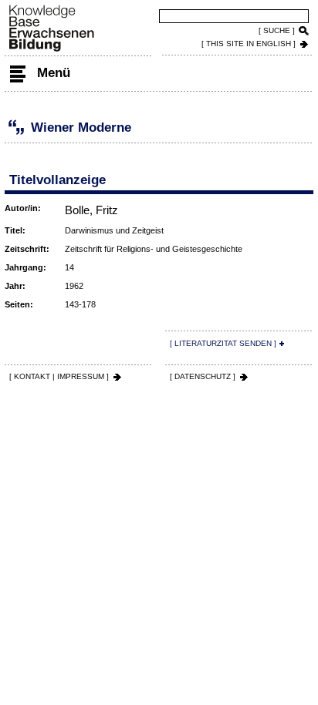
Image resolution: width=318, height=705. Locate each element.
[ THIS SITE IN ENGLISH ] (248, 43)
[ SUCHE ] (277, 30)
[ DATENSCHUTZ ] (202, 376)
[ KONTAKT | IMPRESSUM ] (59, 376)
